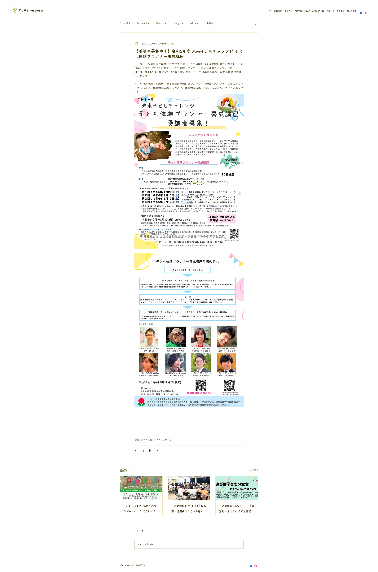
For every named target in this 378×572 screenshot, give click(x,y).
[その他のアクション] (242, 44)
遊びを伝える (143, 23)
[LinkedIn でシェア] (150, 450)
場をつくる (161, 23)
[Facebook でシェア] (135, 450)
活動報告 (209, 23)
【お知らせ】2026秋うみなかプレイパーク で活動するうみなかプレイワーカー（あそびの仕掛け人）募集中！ (141, 509)
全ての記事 (125, 23)
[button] (254, 23)
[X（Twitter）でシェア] (143, 450)
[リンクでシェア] (157, 450)
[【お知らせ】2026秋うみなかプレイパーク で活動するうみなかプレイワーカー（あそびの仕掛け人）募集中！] (141, 488)
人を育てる (178, 23)
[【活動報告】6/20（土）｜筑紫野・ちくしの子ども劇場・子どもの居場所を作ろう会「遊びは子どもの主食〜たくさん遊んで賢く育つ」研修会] (237, 488)
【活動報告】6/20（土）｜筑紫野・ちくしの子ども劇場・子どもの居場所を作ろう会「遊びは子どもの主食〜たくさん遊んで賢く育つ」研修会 (236, 509)
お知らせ (194, 23)
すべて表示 (253, 470)
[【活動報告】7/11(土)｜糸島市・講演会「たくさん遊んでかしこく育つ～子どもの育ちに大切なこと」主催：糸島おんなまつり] (189, 488)
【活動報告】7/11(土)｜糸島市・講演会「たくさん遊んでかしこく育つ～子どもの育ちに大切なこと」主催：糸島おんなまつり (188, 509)
